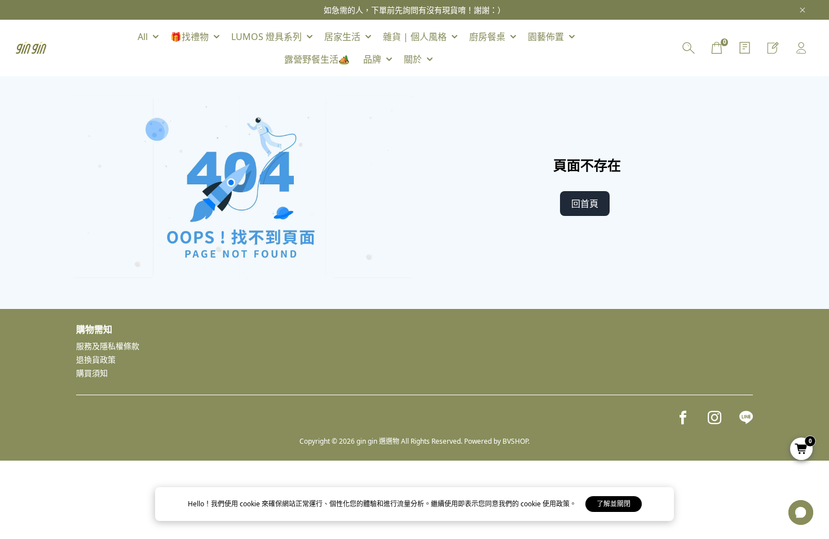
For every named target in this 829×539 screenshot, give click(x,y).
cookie (251, 504)
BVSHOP (515, 441)
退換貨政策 (96, 359)
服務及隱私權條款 (107, 346)
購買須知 (92, 373)
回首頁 (584, 203)
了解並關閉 (613, 504)
